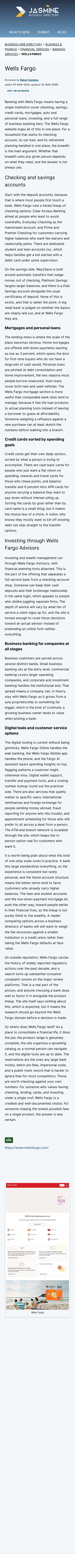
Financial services (34, 49)
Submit (44, 32)
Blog (62, 32)
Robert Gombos (29, 79)
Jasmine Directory (38, 11)
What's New (19, 32)
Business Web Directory (23, 44)
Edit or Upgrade (18, 90)
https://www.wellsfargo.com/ (27, 1148)
